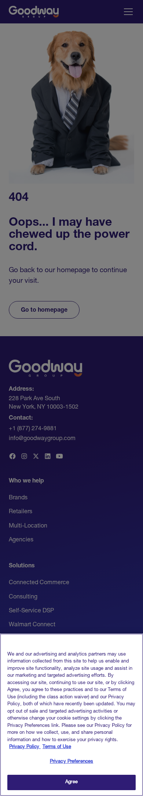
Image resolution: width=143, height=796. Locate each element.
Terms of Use (57, 747)
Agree (71, 782)
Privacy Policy (25, 747)
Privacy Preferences (71, 761)
